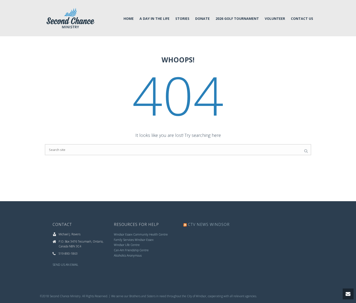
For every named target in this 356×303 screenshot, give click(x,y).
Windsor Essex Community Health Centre (141, 234)
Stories (182, 18)
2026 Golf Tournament (237, 18)
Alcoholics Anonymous (128, 255)
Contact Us (302, 18)
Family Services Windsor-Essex (134, 240)
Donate (202, 18)
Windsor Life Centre (127, 245)
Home (129, 18)
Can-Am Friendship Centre (131, 250)
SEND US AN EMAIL (65, 265)
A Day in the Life (154, 18)
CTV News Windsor (209, 224)
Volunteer (275, 18)
